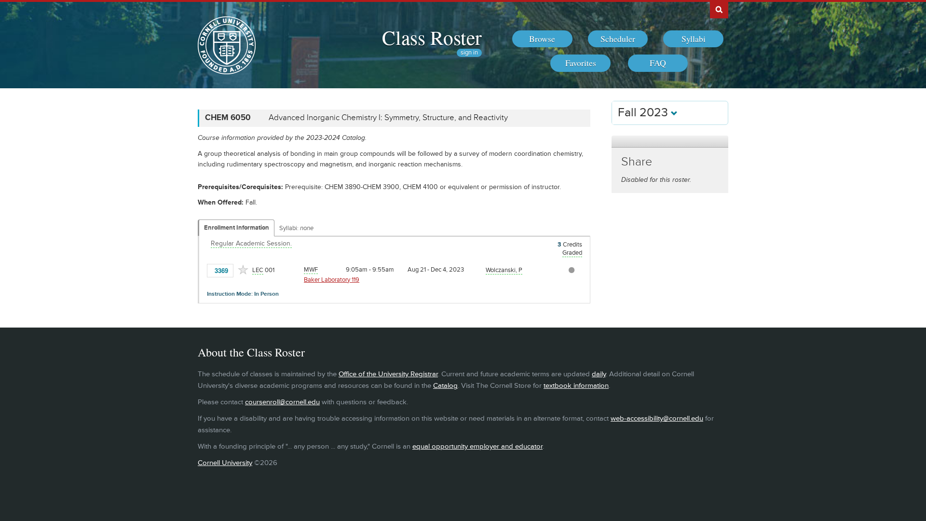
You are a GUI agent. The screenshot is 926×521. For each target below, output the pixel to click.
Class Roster (432, 37)
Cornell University (225, 462)
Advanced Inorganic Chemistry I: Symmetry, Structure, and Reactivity (388, 118)
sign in (469, 52)
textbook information (576, 385)
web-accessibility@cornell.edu (657, 418)
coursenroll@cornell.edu (282, 402)
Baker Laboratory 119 (331, 280)
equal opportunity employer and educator (477, 446)
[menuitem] (542, 39)
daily (599, 374)
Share (636, 162)
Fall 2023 (644, 112)
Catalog (445, 385)
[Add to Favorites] (243, 269)
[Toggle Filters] (670, 142)
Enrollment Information (236, 228)
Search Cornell (719, 9)
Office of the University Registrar (388, 374)
